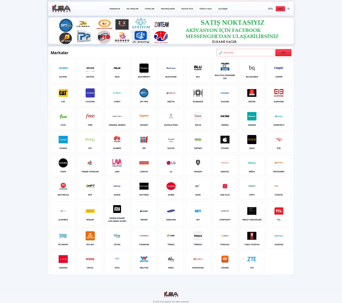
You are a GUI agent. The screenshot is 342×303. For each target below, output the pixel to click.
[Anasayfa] (61, 8)
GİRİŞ (270, 8)
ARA (283, 52)
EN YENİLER (132, 8)
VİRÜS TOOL (205, 8)
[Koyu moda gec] (288, 8)
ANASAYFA (115, 8)
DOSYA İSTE (187, 8)
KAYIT (280, 8)
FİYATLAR (149, 8)
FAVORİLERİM (168, 8)
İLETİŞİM (223, 8)
